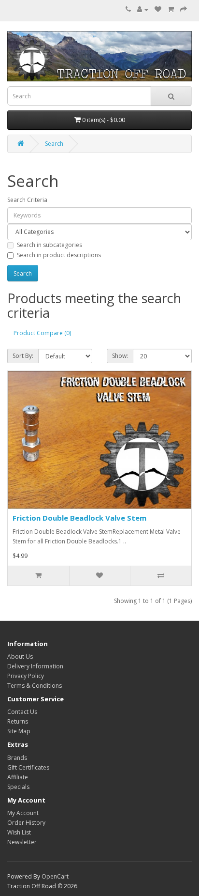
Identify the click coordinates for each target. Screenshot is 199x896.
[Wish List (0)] (158, 9)
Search (54, 143)
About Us (20, 656)
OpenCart (55, 876)
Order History (26, 823)
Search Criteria (27, 200)
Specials (18, 787)
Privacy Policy (25, 676)
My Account (23, 813)
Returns (17, 721)
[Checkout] (183, 9)
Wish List (19, 832)
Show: (120, 356)
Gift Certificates (28, 767)
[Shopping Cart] (171, 9)
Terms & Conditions (34, 685)
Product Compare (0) (42, 333)
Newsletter (22, 842)
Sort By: (23, 356)
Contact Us (22, 712)
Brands (17, 758)
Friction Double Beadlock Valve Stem (79, 518)
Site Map (18, 731)
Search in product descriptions (59, 255)
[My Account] (142, 9)
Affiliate (17, 777)
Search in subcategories (49, 245)
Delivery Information (35, 666)
